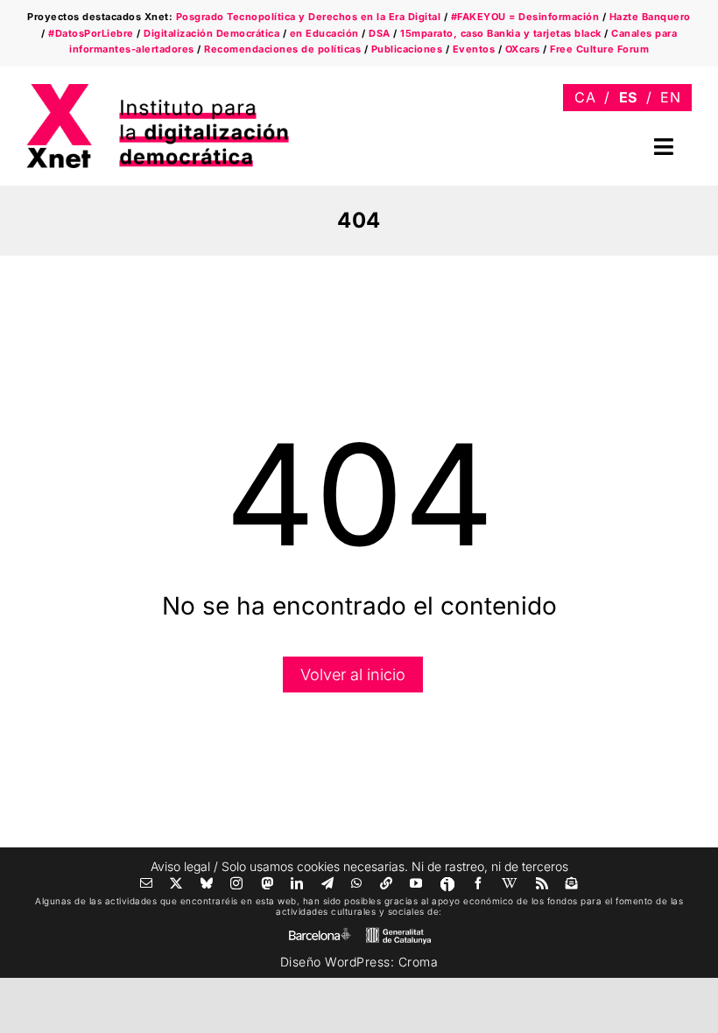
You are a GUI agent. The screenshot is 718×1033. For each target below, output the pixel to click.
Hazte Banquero (650, 17)
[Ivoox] (447, 884)
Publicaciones (407, 49)
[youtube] (416, 883)
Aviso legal (180, 866)
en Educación (324, 33)
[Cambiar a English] (670, 97)
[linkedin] (297, 883)
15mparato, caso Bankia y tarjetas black (501, 33)
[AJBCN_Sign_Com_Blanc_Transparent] (320, 931)
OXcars (522, 49)
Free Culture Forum (599, 49)
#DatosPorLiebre (91, 33)
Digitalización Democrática (211, 33)
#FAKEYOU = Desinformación (525, 17)
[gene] (398, 931)
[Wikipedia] (510, 883)
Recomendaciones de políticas (282, 49)
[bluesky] (207, 883)
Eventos (474, 49)
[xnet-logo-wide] (157, 89)
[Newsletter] (572, 883)
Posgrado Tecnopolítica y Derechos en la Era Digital (308, 17)
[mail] (146, 883)
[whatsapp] (357, 883)
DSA (380, 33)
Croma (418, 961)
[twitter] (176, 883)
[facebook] (478, 883)
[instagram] (236, 883)
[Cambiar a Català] (584, 97)
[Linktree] (386, 883)
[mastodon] (267, 883)
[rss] (542, 883)
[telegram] (327, 883)
